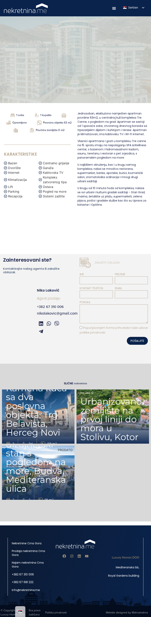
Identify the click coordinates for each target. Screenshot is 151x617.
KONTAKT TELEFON (91, 288)
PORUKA (85, 302)
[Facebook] (64, 556)
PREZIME (120, 274)
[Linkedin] (79, 556)
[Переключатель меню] (114, 8)
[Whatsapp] (49, 324)
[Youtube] (86, 556)
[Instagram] (72, 556)
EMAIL (118, 288)
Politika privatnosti (56, 612)
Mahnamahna (140, 612)
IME (82, 274)
